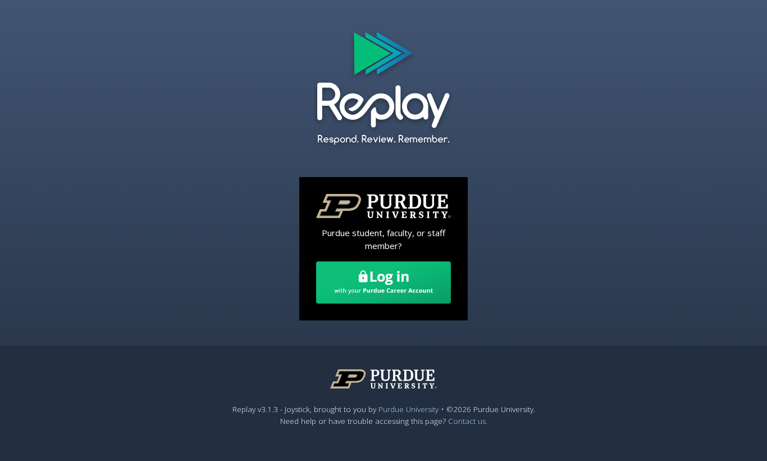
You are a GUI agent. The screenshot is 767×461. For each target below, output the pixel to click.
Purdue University (408, 409)
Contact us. (467, 421)
